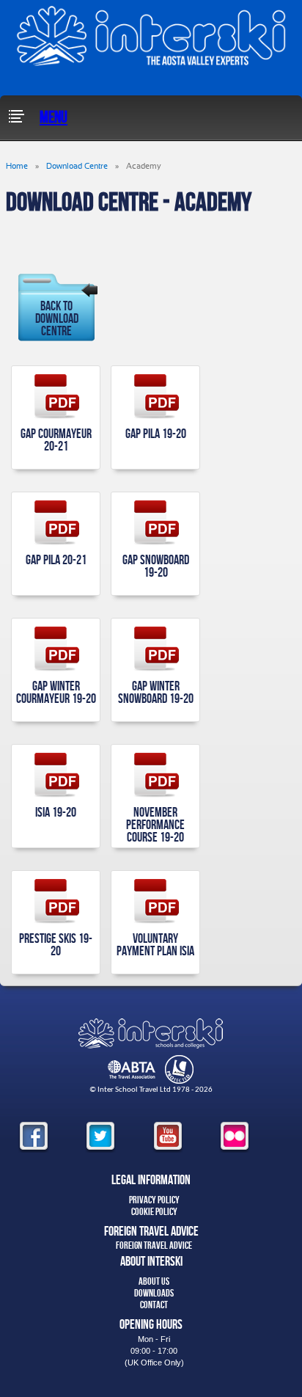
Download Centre (77, 166)
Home (17, 166)
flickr (234, 1137)
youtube (167, 1137)
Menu (53, 118)
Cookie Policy (154, 1211)
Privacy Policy (154, 1200)
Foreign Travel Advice (154, 1245)
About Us (154, 1281)
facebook (33, 1137)
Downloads (154, 1293)
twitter (100, 1137)
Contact (154, 1305)
